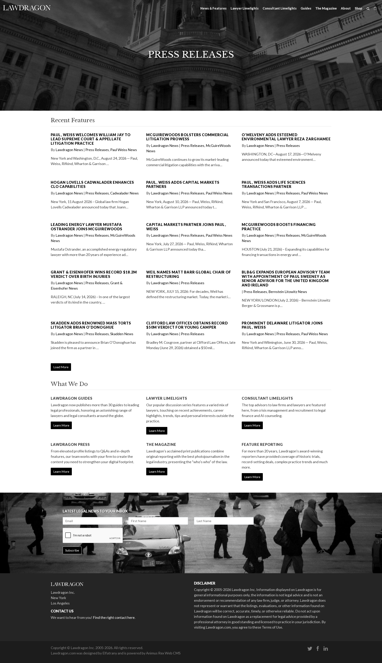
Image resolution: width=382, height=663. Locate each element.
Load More (60, 367)
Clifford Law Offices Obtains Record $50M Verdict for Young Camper (187, 325)
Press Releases (97, 149)
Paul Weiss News (123, 149)
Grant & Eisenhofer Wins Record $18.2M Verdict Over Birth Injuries (94, 274)
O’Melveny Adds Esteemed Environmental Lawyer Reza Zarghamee (286, 137)
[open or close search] (368, 8)
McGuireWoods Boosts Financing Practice (279, 226)
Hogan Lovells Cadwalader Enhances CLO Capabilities (92, 184)
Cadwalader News (124, 193)
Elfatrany (109, 653)
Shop (358, 8)
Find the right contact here (114, 617)
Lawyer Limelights (245, 8)
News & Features (213, 8)
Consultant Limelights (280, 8)
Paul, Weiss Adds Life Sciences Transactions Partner (274, 184)
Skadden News (121, 334)
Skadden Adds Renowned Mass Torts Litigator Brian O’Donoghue (91, 325)
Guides (306, 8)
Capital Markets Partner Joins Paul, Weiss (186, 226)
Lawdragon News (69, 149)
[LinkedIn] (325, 648)
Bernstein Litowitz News (287, 291)
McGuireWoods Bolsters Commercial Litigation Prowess (187, 137)
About (346, 8)
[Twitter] (309, 648)
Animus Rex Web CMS (163, 653)
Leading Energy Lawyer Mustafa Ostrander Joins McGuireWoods (86, 226)
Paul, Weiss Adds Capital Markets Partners (182, 184)
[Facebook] (317, 648)
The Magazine (326, 8)
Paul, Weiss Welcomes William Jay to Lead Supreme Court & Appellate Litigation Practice (91, 139)
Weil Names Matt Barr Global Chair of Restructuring (188, 274)
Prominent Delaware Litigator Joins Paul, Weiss (282, 325)
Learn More (61, 425)
